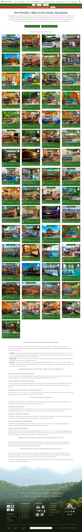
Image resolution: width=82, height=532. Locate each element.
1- (72, 2)
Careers (8, 517)
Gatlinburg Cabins (24, 514)
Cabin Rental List (24, 518)
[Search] (80, 2)
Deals (27, 1)
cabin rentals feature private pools (22, 392)
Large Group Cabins (25, 508)
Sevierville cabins (58, 362)
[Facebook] (66, 511)
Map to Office (15, 528)
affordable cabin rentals (41, 409)
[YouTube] (74, 511)
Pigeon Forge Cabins (25, 516)
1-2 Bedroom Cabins (25, 505)
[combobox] (41, 528)
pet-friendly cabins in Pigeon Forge (28, 358)
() (16, 1)
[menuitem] (15, 1)
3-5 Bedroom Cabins (25, 507)
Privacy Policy (23, 528)
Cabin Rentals (21, 1)
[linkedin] (68, 515)
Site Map (9, 528)
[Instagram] (68, 511)
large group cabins (51, 431)
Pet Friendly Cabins (25, 513)
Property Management (36, 1)
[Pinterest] (71, 511)
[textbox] (41, 528)
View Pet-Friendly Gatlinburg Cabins (32, 26)
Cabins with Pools (24, 511)
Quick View (11, 35)
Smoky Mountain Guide (49, 1)
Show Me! (53, 7)
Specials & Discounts (25, 510)
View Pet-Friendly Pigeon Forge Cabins (49, 26)
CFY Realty (9, 519)
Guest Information (60, 1)
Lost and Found (10, 520)
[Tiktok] (71, 515)
